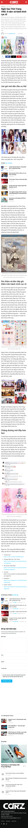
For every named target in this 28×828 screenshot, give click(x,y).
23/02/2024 (20, 33)
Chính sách (14, 821)
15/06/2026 (11, 729)
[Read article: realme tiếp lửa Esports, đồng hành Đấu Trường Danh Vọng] (4, 168)
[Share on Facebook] (8, 57)
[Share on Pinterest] (19, 57)
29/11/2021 (11, 735)
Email (3, 661)
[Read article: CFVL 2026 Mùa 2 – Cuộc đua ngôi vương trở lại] (4, 727)
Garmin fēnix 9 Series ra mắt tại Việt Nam (15, 773)
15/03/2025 (11, 722)
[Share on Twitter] (13, 57)
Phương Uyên (15, 608)
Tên (2, 655)
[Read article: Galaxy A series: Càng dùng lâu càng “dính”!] (4, 721)
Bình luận (4, 636)
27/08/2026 (12, 195)
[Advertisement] (14, 698)
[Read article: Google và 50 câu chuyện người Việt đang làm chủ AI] (4, 187)
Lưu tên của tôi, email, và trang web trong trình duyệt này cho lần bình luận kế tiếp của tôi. (14, 675)
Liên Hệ (2, 821)
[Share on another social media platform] (24, 57)
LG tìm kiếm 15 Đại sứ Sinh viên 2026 (18, 179)
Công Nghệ (8, 6)
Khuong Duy (12, 33)
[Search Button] (26, 2)
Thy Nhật (15, 602)
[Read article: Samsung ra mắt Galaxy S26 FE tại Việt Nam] (4, 199)
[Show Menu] (2, 2)
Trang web (3, 668)
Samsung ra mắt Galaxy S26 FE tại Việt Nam (10, 766)
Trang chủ (3, 6)
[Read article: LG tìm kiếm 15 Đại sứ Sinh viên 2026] (4, 181)
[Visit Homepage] (14, 2)
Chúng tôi (8, 821)
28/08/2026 (12, 170)
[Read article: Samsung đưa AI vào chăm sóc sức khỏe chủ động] (4, 174)
